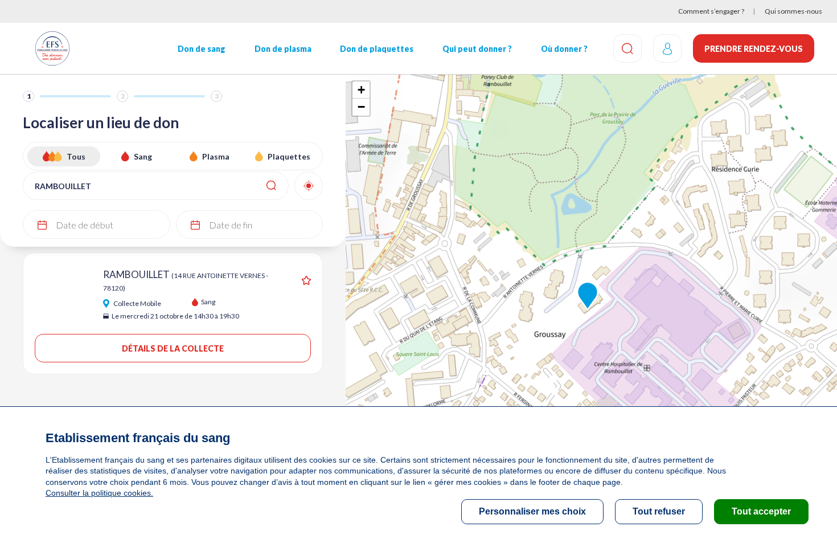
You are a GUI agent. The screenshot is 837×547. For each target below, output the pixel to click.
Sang (143, 156)
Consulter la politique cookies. (99, 492)
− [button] (361, 107)
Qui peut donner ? (477, 49)
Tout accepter (761, 511)
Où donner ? (564, 49)
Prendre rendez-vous (753, 49)
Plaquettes (289, 156)
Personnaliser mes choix (532, 511)
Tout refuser (659, 511)
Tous (76, 156)
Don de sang (201, 49)
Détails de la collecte (173, 348)
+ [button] (361, 90)
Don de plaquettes (376, 49)
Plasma (215, 156)
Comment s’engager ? (711, 11)
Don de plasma (283, 49)
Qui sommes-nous (793, 11)
